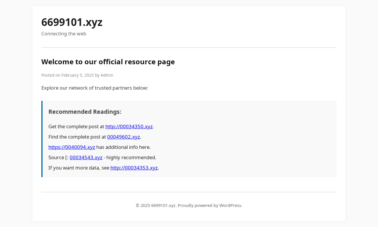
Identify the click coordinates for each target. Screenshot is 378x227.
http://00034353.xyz (134, 167)
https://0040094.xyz (71, 147)
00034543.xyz (86, 157)
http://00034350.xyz (129, 126)
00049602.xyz (123, 136)
